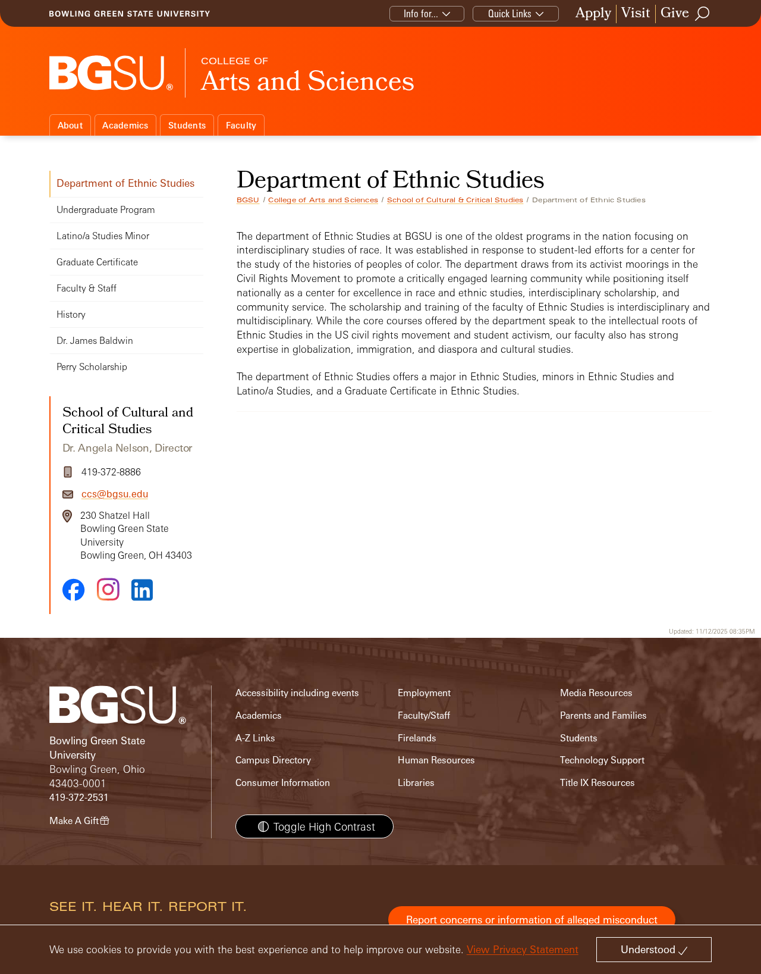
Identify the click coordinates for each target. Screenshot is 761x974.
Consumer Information (282, 782)
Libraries (416, 782)
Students (187, 125)
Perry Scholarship (91, 366)
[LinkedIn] (142, 590)
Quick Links (510, 13)
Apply (593, 14)
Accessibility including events (297, 693)
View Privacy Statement (522, 949)
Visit (635, 14)
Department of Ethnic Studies (125, 183)
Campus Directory (273, 760)
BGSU (248, 200)
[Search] (703, 13)
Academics (125, 125)
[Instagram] (108, 589)
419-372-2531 (79, 797)
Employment (424, 693)
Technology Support (602, 760)
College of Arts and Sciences (323, 200)
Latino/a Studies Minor (102, 236)
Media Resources (596, 693)
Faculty (241, 125)
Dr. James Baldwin (94, 340)
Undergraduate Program (105, 209)
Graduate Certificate (97, 262)
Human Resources (436, 760)
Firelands (417, 738)
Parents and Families (603, 715)
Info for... (421, 13)
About (70, 125)
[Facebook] (73, 589)
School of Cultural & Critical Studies (455, 200)
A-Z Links (255, 738)
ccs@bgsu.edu (114, 494)
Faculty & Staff (86, 288)
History (71, 314)
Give (675, 14)
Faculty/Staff (424, 715)
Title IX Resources (597, 782)
